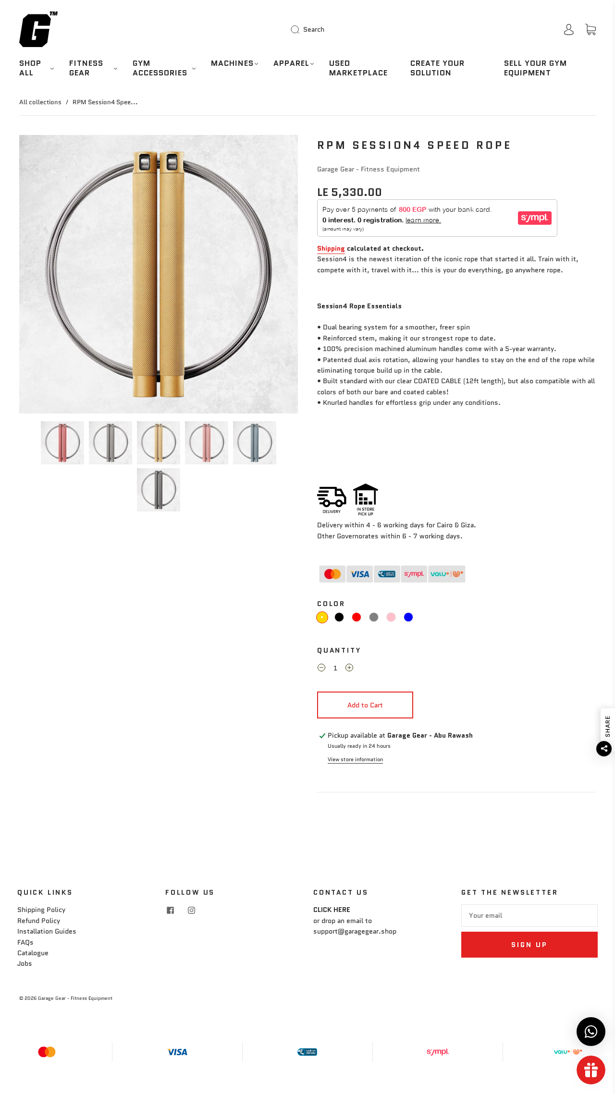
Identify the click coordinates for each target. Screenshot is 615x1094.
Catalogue (33, 953)
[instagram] (191, 910)
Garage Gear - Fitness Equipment (368, 169)
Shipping (331, 248)
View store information (355, 759)
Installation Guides (46, 931)
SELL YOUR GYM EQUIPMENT (535, 68)
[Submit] (297, 29)
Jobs (24, 963)
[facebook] (170, 910)
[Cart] (590, 30)
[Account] (569, 29)
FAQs (25, 942)
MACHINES (232, 63)
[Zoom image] (158, 276)
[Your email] (529, 915)
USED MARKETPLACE (358, 68)
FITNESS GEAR (86, 68)
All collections (40, 102)
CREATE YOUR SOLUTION (437, 68)
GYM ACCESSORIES (160, 68)
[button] (47, 276)
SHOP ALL (30, 68)
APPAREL (291, 63)
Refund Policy (38, 920)
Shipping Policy (41, 909)
